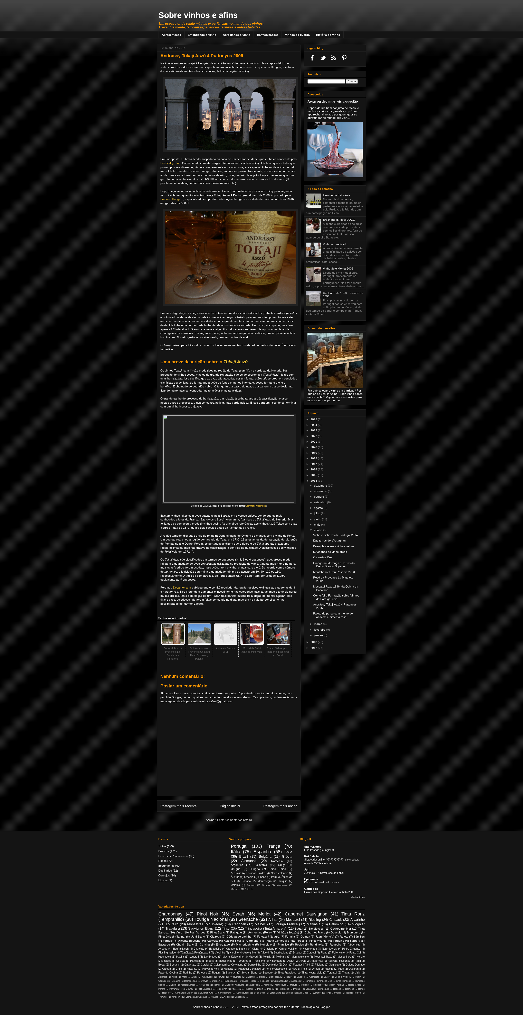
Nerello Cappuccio (276, 968)
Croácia (248, 877)
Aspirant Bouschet (339, 960)
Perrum (173, 989)
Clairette (215, 936)
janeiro (319, 635)
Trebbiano (259, 960)
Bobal (161, 964)
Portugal (239, 846)
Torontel (332, 972)
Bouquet (288, 977)
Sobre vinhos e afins (198, 15)
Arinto (272, 920)
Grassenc (294, 981)
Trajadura (172, 928)
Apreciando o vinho (236, 34)
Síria (247, 889)
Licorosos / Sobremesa (173, 856)
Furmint (290, 936)
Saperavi (231, 972)
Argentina (237, 864)
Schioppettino (224, 992)
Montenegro (265, 881)
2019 (314, 452)
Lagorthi (194, 956)
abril (317, 530)
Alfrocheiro (354, 944)
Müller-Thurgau (336, 985)
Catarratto (190, 964)
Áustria (235, 877)
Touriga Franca (286, 924)
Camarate (314, 977)
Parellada (195, 960)
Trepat (346, 972)
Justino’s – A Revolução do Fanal (324, 872)
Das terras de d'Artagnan (329, 540)
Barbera (355, 940)
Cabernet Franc (315, 932)
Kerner (216, 985)
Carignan (239, 924)
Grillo (179, 968)
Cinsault (335, 920)
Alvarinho (357, 920)
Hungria (255, 869)
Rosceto (166, 992)
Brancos (163, 851)
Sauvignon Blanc (201, 928)
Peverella (236, 989)
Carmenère (253, 940)
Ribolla (210, 960)
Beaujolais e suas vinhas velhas (333, 546)
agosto (319, 507)
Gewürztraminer (340, 928)
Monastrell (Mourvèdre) (205, 924)
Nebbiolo (266, 944)
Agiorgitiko (249, 952)
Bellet (262, 977)
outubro (319, 496)
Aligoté (265, 952)
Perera (161, 989)
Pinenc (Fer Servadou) (304, 989)
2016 (314, 469)
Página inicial (230, 806)
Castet (327, 977)
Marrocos (235, 889)
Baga (298, 928)
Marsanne (353, 932)
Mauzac (228, 968)
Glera (255, 948)
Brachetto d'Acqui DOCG (339, 219)
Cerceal (311, 952)
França (273, 846)
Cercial (205, 964)
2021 (314, 441)
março (318, 624)
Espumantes (166, 865)
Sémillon (359, 936)
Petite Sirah (221, 989)
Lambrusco (210, 956)
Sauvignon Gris (206, 992)
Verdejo (168, 940)
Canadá (246, 881)
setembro (320, 502)
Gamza (166, 968)
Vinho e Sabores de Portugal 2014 (335, 535)
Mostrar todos (358, 897)
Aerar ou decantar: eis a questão (332, 101)
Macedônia (282, 885)
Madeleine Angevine (234, 985)
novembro (321, 491)
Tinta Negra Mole (312, 972)
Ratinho (187, 972)
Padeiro (328, 968)
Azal (226, 940)
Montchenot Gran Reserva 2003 (334, 572)
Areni (184, 977)
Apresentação (171, 34)
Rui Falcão (311, 856)
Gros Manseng (343, 981)
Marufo (293, 985)
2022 (314, 436)
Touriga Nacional (211, 919)
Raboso (337, 989)
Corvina (205, 944)
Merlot (264, 914)
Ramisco (349, 989)
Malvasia (313, 924)
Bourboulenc (281, 952)
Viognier (358, 924)
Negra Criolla (354, 985)
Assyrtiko (212, 940)
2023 (314, 430)
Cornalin (357, 977)
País (341, 968)
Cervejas (164, 875)
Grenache (248, 919)
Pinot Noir (207, 914)
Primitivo (283, 944)
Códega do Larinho (239, 936)
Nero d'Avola (329, 948)
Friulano (319, 964)
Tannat (181, 936)
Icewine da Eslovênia (336, 195)
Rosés (162, 860)
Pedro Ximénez (351, 948)
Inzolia (180, 956)
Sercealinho (275, 992)
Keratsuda (204, 985)
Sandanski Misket (184, 992)
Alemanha (248, 861)
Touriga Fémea (353, 992)
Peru (274, 877)
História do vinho (328, 34)
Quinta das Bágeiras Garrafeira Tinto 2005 (329, 892)
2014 (314, 480)
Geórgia (266, 885)
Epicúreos (311, 879)
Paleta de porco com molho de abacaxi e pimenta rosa (333, 615)
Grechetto (308, 981)
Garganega (279, 981)
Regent (216, 972)
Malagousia (254, 985)
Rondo (361, 989)
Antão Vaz (317, 960)
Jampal (172, 985)
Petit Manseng (205, 989)
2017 (314, 464)
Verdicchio (176, 997)
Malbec (260, 924)
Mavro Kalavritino (233, 956)
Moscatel (293, 920)
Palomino (336, 924)
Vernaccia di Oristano (196, 997)
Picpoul (270, 989)
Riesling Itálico (167, 952)
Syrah (238, 914)
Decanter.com (182, 587)
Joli (306, 869)
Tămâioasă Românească (195, 952)
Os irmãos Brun (323, 557)
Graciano (269, 948)
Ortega (316, 968)
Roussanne (225, 960)
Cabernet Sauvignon (306, 914)
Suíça (282, 864)
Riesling (314, 920)
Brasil (243, 856)
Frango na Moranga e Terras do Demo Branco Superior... (334, 564)
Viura (179, 932)
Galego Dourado (355, 964)
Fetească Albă (301, 964)
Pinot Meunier (318, 940)
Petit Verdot (197, 932)
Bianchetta (274, 977)
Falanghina (229, 981)
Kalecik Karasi (188, 985)
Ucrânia (235, 885)
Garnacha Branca (236, 948)
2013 (314, 642)
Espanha (262, 851)
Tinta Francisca (287, 972)
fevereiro (320, 629)
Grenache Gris (324, 981)
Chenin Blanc (185, 944)
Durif (285, 964)
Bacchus (250, 977)
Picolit (260, 989)
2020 (314, 447)
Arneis (194, 977)
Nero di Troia (299, 968)
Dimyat (204, 981)
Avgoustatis (235, 977)
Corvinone (237, 964)
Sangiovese (316, 928)
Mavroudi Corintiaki (249, 968)
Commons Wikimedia (255, 506)
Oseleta (180, 960)
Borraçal (175, 964)
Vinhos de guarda (297, 34)
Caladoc (301, 977)
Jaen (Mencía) (324, 936)
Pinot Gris (164, 936)
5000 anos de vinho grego (330, 551)
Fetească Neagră (268, 936)
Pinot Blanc (217, 932)
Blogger (325, 1006)
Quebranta (355, 968)
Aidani (291, 960)
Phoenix (249, 989)
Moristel (305, 985)
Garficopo (311, 888)
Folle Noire (338, 952)
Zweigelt (226, 997)
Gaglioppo (335, 964)
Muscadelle (319, 985)
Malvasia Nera (210, 968)
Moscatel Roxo (323, 956)
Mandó (267, 985)
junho (318, 519)
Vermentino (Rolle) (260, 932)
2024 (314, 424)
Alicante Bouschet (189, 940)
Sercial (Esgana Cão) (297, 992)
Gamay (305, 936)
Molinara (281, 956)
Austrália (236, 873)
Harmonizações (267, 34)
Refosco (202, 972)
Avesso (162, 948)
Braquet (297, 952)
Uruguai (236, 869)
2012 (314, 647)
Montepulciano (300, 956)
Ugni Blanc (198, 936)
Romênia (277, 861)
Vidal (358, 972)
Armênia (251, 885)
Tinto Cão (229, 928)
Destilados (165, 870)
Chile (288, 852)
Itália (235, 851)
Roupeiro (336, 944)
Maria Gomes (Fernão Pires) (285, 940)
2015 (314, 475)
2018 (314, 458)
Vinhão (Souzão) (288, 932)
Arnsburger (207, 977)
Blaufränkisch (180, 948)
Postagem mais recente (178, 806)
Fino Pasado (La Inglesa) (319, 850)
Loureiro (172, 924)
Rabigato (236, 932)
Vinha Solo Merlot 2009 (338, 268)
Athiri (358, 960)
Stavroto (268, 972)
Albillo (174, 977)
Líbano (262, 877)
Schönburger (242, 992)
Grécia (287, 856)
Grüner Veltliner (288, 948)
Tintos (162, 846)
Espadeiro (215, 948)
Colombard (220, 964)
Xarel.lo (234, 952)
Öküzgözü (240, 997)
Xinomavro (276, 960)
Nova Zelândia (279, 873)
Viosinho (220, 952)
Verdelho (338, 940)
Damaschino (190, 981)
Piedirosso (284, 989)
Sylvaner (317, 992)
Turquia (282, 881)
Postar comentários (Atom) (234, 819)
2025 (314, 419)
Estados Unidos (255, 873)
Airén (302, 960)
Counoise (163, 981)
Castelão (199, 948)
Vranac (214, 997)
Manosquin (280, 985)
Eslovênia (261, 864)
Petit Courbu (187, 989)
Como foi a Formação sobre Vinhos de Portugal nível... (336, 597)
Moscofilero (344, 956)
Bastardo (164, 944)
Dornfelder (272, 964)
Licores (163, 880)
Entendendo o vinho (202, 34)
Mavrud (253, 956)
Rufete (344, 936)
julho (317, 513)
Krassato (192, 968)
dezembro (321, 485)
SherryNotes (312, 846)
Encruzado (223, 944)
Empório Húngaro (171, 199)
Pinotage (324, 989)
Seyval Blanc (249, 972)
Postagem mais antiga (280, 806)
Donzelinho (254, 964)
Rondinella (317, 944)
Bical (238, 940)
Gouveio (336, 932)
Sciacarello (259, 992)
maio (317, 524)
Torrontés (242, 960)
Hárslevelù (164, 956)
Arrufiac (222, 977)
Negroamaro (310, 948)
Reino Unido (277, 869)
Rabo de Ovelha (168, 972)
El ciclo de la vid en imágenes (322, 882)
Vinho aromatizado (335, 244)
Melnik (267, 956)
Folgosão (264, 981)
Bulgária (265, 856)
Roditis (299, 944)
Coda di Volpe (342, 977)
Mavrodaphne (245, 944)
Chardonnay (170, 914)
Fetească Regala (247, 981)
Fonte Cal (355, 952)
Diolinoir (216, 981)
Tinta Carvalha (333, 992)
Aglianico (162, 977)
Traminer (162, 997)
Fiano (324, 952)
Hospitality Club (170, 163)
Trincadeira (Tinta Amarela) (265, 928)
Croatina (176, 981)
